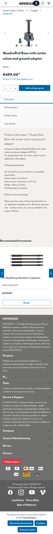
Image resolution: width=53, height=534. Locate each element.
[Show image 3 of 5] (26, 45)
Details (26, 302)
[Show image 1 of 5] (17, 45)
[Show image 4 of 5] (31, 45)
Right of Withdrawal (26, 504)
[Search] (42, 3)
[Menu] (6, 3)
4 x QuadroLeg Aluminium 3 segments (21, 277)
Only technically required (20, 523)
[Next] (48, 32)
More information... (30, 517)
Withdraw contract (11, 461)
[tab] (26, 99)
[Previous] (5, 32)
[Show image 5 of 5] (36, 45)
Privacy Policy (32, 500)
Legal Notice (18, 500)
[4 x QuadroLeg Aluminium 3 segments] (26, 260)
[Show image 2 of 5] (22, 45)
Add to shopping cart (34, 87)
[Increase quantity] (15, 88)
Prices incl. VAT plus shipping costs (18, 79)
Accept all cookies (27, 529)
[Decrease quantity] (5, 88)
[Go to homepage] (26, 3)
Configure (40, 523)
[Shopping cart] (48, 3)
